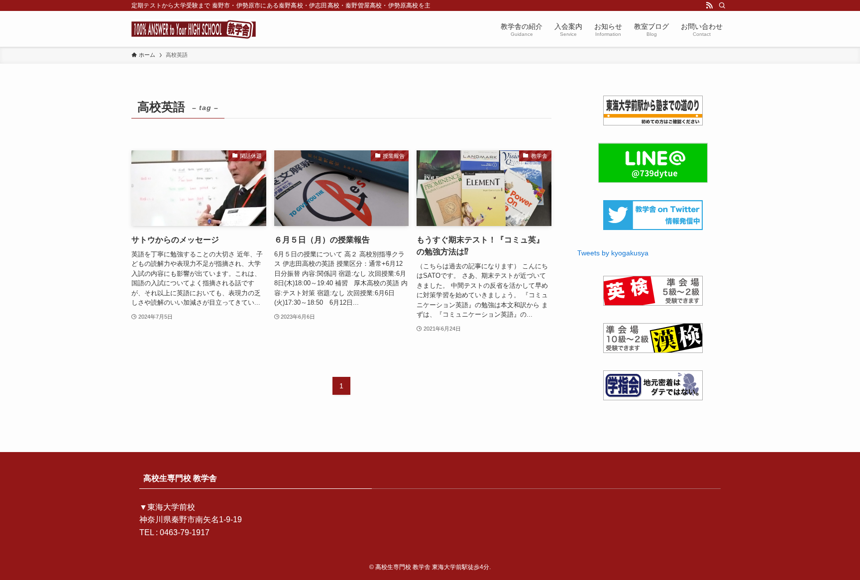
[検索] (722, 5)
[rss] (709, 5)
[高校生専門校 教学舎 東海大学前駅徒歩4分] (193, 29)
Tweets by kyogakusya (612, 253)
